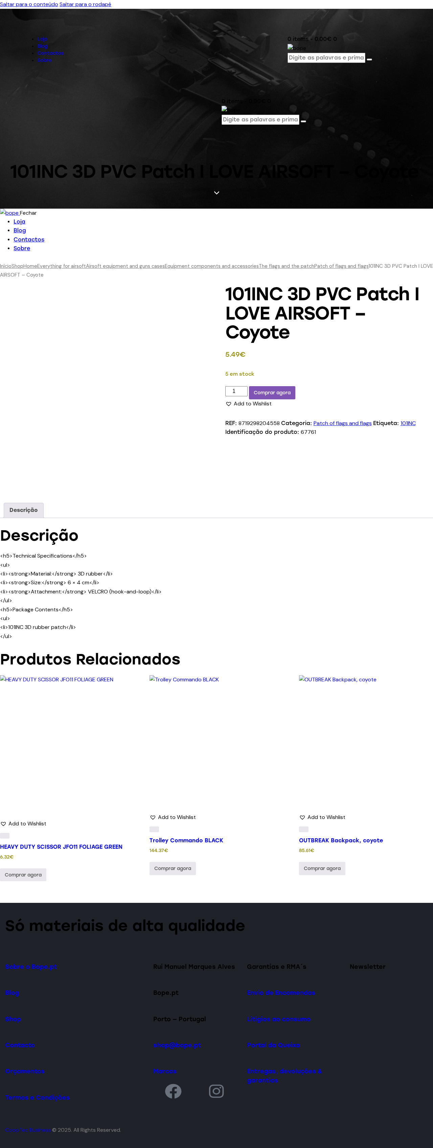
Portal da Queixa (273, 1045)
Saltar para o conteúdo (29, 4)
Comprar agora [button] (23, 875)
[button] (248, 403)
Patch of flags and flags (341, 266)
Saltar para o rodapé (85, 4)
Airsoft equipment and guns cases (125, 266)
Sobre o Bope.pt (31, 966)
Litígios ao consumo (279, 1019)
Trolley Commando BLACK (186, 840)
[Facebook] (173, 1091)
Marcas (165, 1071)
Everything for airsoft (61, 266)
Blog (12, 992)
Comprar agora (272, 393)
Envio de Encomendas (281, 992)
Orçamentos (25, 1071)
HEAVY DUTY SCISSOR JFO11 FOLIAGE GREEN (61, 847)
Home (30, 266)
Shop (17, 266)
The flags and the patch (286, 266)
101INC (408, 423)
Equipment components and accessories (212, 266)
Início (6, 266)
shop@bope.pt (177, 1045)
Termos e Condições (37, 1097)
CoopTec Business (28, 1129)
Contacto (20, 1045)
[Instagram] (216, 1091)
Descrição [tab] (23, 510)
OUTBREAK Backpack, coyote (341, 840)
